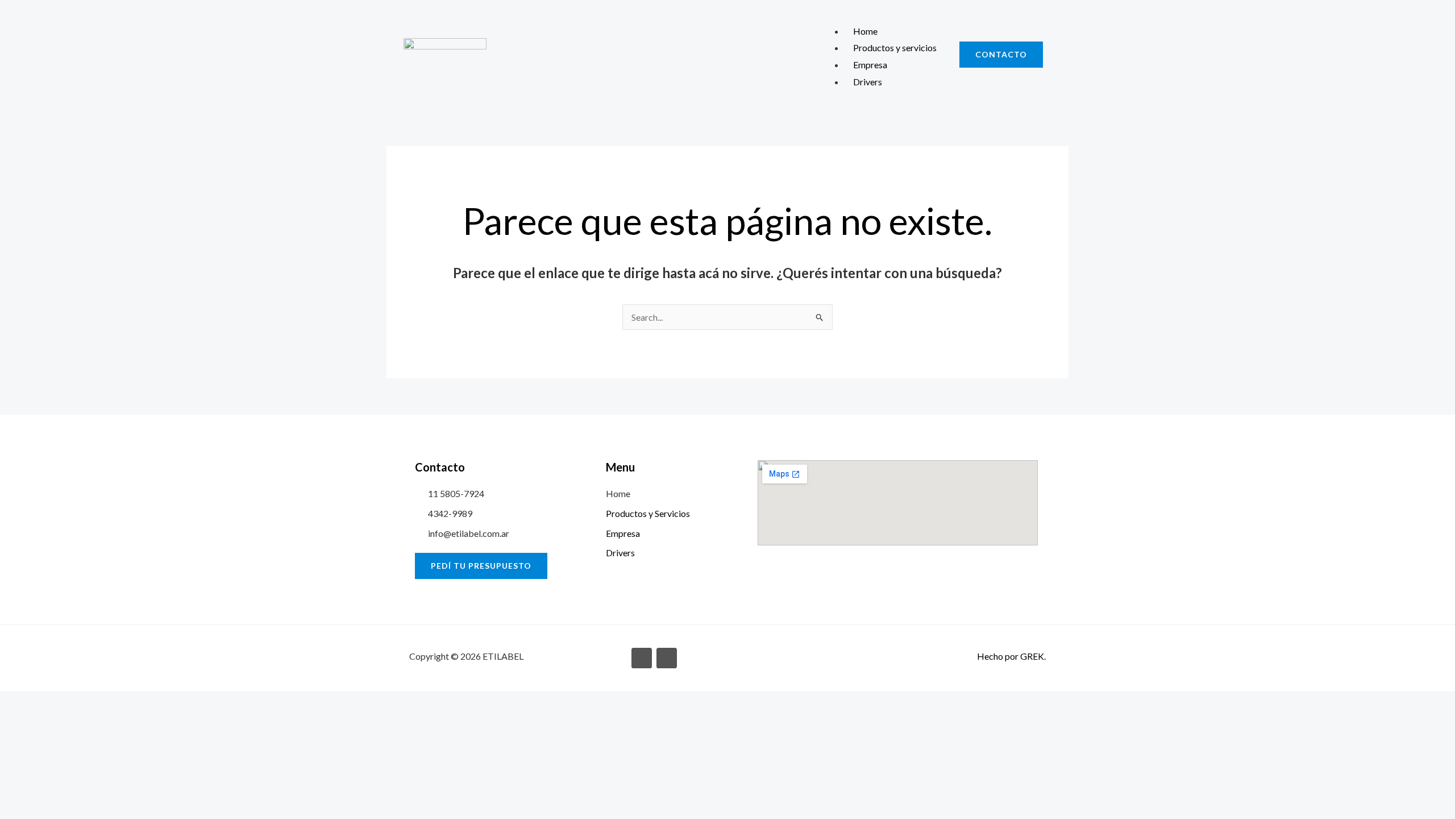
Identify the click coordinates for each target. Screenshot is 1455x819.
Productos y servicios (895, 47)
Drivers (867, 81)
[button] (881, 14)
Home (865, 31)
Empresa (870, 64)
